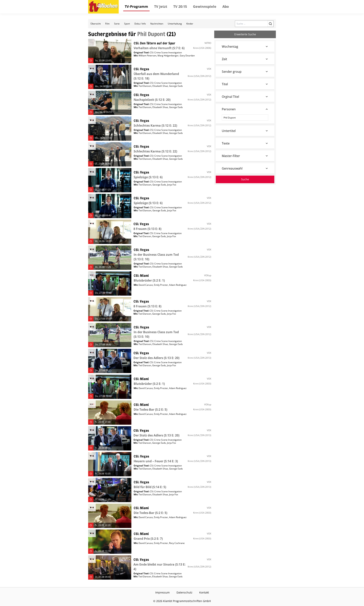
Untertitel (229, 131)
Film (107, 23)
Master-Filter (231, 156)
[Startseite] (103, 7)
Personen (229, 109)
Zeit (224, 59)
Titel (225, 84)
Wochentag (230, 46)
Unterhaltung (175, 23)
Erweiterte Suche (245, 34)
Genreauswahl (232, 168)
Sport (127, 23)
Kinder (189, 23)
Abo (225, 6)
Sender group (232, 71)
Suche (245, 179)
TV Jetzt (160, 6)
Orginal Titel (230, 97)
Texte (226, 143)
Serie (117, 23)
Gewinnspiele (204, 6)
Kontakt (204, 592)
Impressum (162, 592)
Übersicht (95, 23)
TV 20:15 (180, 6)
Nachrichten (156, 23)
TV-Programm (136, 6)
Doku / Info (140, 23)
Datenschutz (184, 592)
